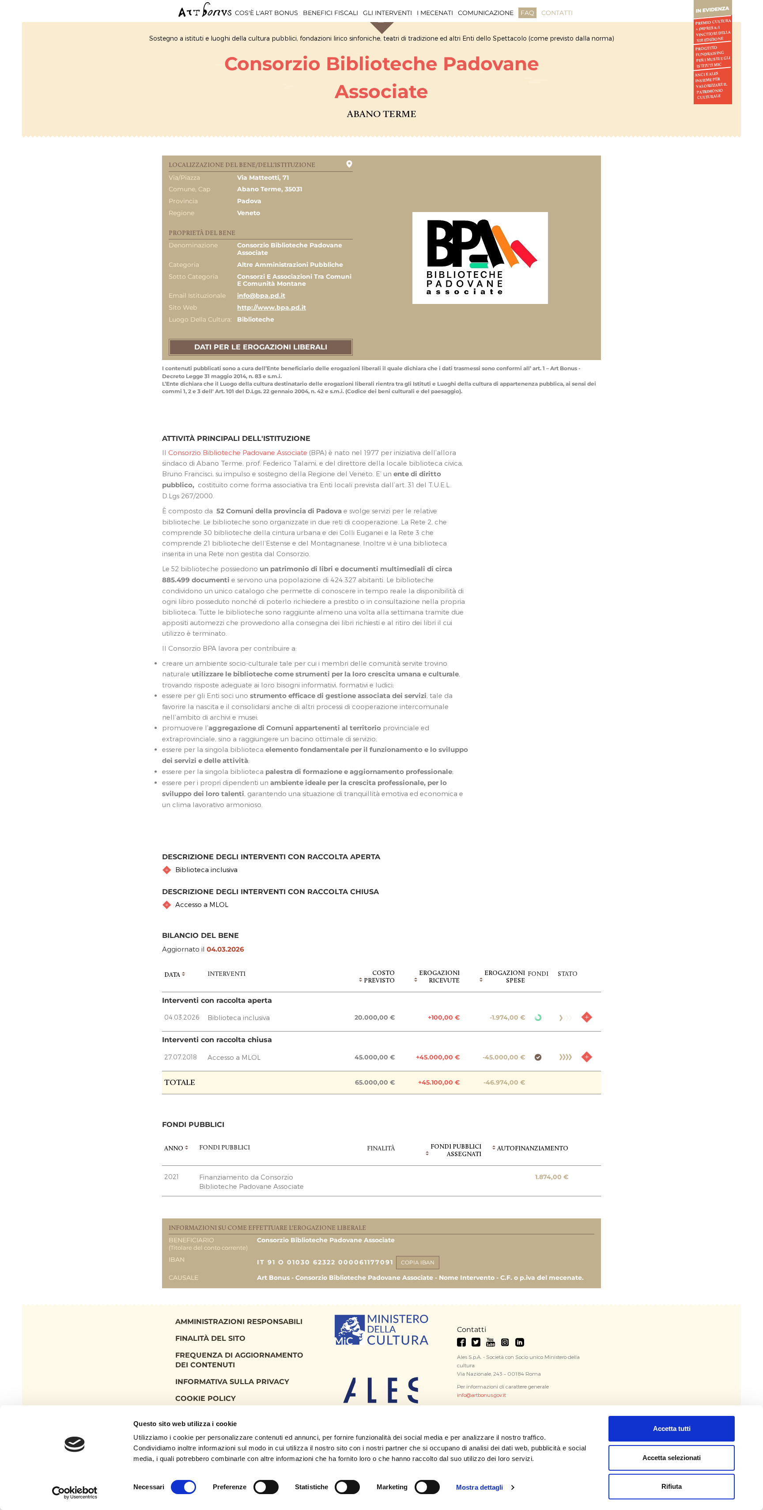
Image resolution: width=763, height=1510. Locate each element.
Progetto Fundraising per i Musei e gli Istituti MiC (712, 57)
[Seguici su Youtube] (490, 1342)
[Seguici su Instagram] (505, 1342)
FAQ (527, 13)
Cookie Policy (205, 1398)
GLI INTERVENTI (387, 13)
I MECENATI (435, 13)
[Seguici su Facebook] (461, 1342)
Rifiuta (671, 1486)
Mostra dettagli (479, 1487)
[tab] (381, 869)
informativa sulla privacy (232, 1381)
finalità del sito (210, 1338)
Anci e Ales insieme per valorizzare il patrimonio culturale (711, 86)
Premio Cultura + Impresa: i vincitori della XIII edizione (713, 30)
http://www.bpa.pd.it (271, 307)
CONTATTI (557, 13)
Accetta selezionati (671, 1457)
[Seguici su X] (476, 1342)
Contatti (471, 1329)
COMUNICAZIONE (486, 13)
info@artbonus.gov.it (481, 1395)
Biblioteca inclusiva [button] (206, 869)
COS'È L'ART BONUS (266, 13)
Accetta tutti (672, 1428)
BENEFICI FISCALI (330, 13)
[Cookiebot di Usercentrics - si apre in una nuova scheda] (74, 1492)
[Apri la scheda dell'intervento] (586, 1017)
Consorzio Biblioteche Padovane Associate (237, 452)
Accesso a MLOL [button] (201, 904)
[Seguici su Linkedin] (519, 1342)
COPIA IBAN (417, 1262)
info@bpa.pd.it (261, 296)
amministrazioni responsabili (238, 1321)
